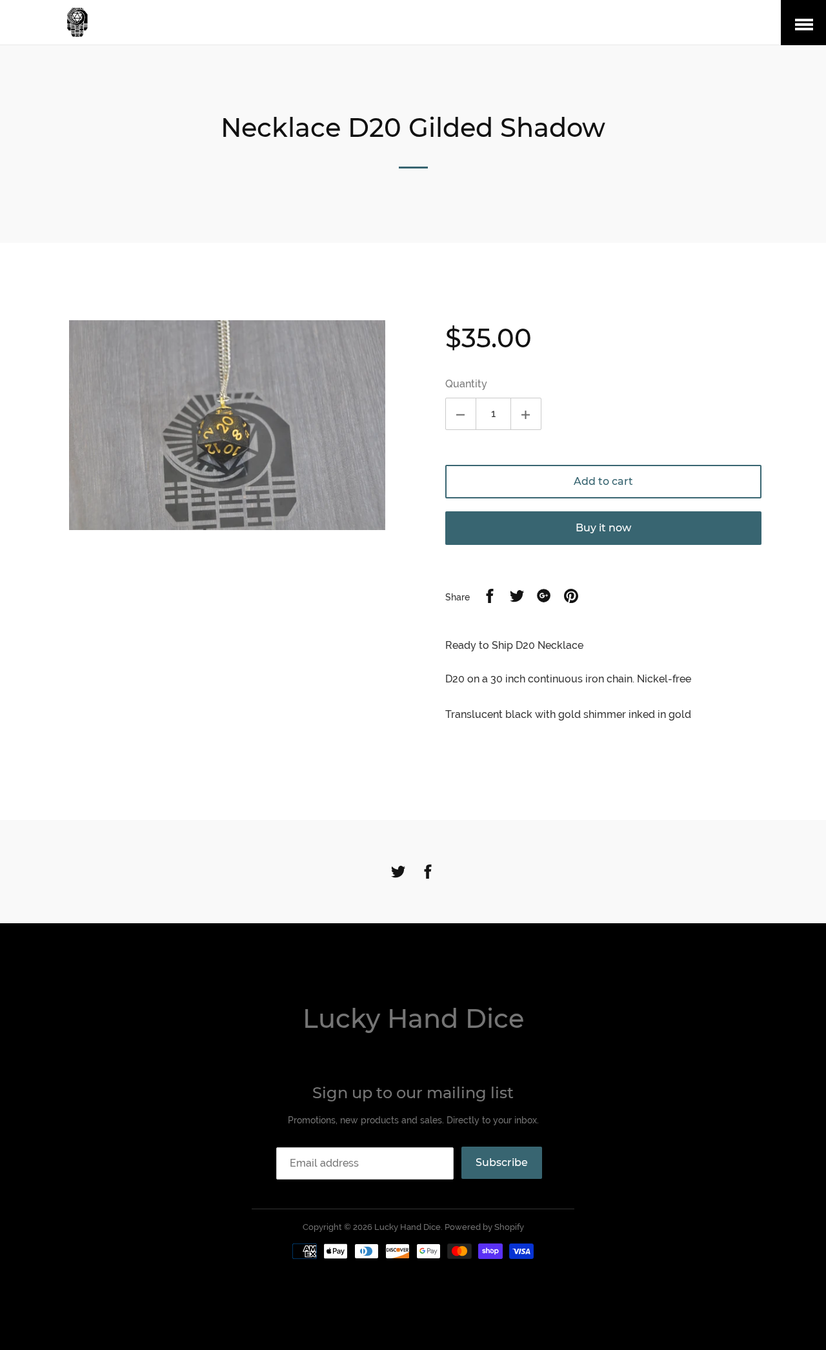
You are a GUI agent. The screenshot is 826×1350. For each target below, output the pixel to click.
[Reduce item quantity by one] (460, 414)
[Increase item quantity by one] (525, 414)
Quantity (466, 384)
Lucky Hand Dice (413, 1018)
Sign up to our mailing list (413, 1092)
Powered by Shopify (484, 1227)
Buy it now (603, 528)
